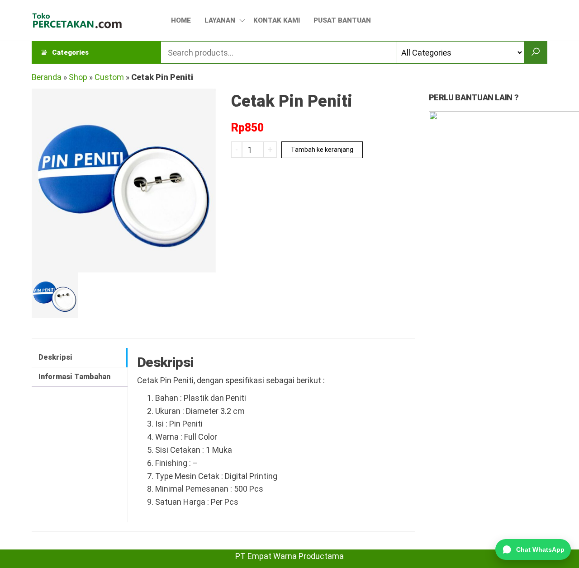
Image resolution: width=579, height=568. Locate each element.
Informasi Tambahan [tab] (74, 376)
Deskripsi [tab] (55, 357)
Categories (70, 52)
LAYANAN (219, 20)
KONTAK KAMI (276, 20)
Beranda (47, 77)
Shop (78, 77)
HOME (181, 20)
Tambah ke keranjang (322, 149)
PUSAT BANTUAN (342, 20)
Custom (109, 77)
